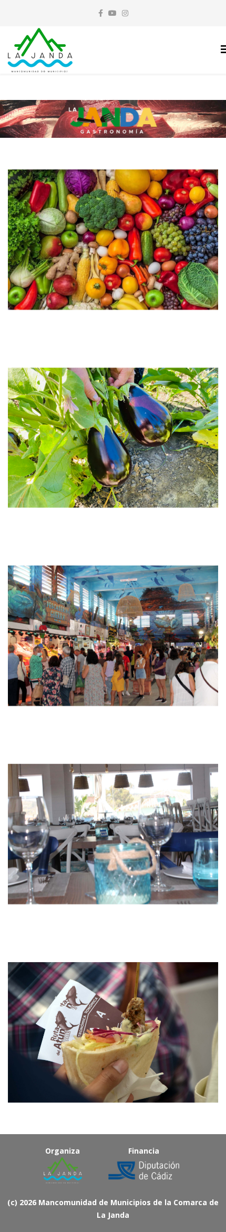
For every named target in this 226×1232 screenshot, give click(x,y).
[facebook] (100, 13)
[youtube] (112, 13)
